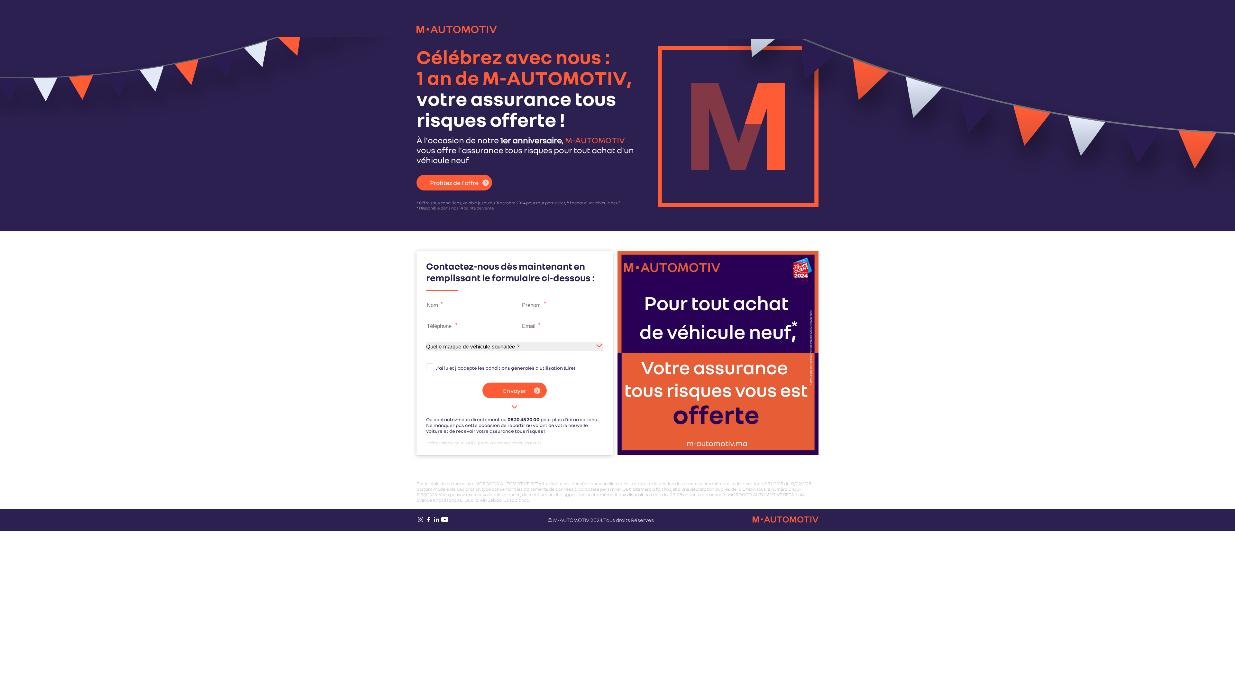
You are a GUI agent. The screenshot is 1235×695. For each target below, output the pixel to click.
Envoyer (514, 390)
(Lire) (569, 368)
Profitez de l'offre (454, 182)
